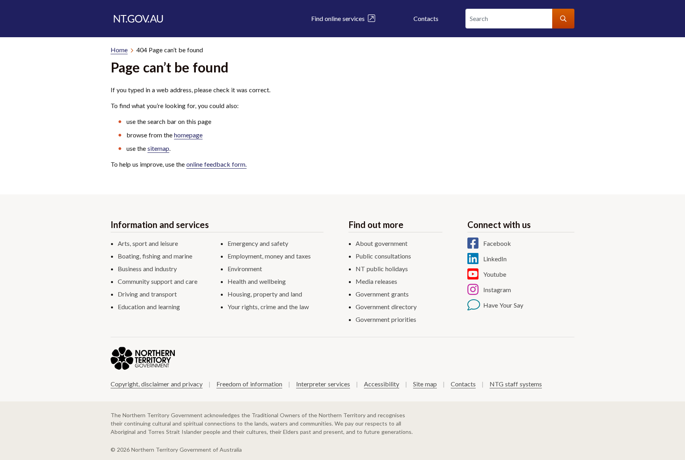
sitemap (158, 148)
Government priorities (386, 319)
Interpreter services (323, 384)
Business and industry (147, 268)
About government (382, 243)
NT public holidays (382, 268)
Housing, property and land (265, 294)
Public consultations (383, 256)
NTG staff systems (516, 384)
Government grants (382, 294)
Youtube (494, 274)
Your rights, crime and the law (268, 306)
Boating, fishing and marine (155, 256)
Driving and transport (147, 294)
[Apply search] (563, 19)
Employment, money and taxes (269, 256)
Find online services (339, 18)
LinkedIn (495, 258)
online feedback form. (216, 164)
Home (119, 49)
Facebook (497, 243)
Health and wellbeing (257, 281)
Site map (425, 384)
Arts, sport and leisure (148, 243)
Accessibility (381, 384)
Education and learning (149, 306)
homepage (188, 135)
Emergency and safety (258, 243)
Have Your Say (503, 305)
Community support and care (157, 281)
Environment (245, 268)
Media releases (376, 281)
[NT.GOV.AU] (138, 19)
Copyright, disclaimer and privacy (157, 384)
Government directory (386, 306)
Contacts (425, 18)
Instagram (497, 289)
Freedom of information (249, 384)
